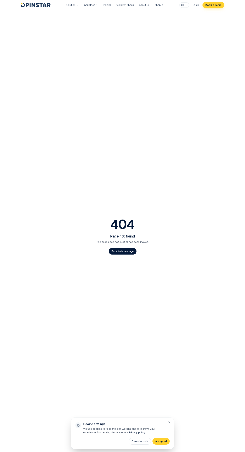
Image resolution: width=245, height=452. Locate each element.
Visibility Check (125, 5)
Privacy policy (137, 432)
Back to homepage (123, 251)
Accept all (161, 441)
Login (196, 5)
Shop (158, 5)
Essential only (140, 441)
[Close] (169, 422)
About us (144, 5)
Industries (89, 5)
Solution (71, 5)
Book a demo (213, 5)
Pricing (107, 5)
